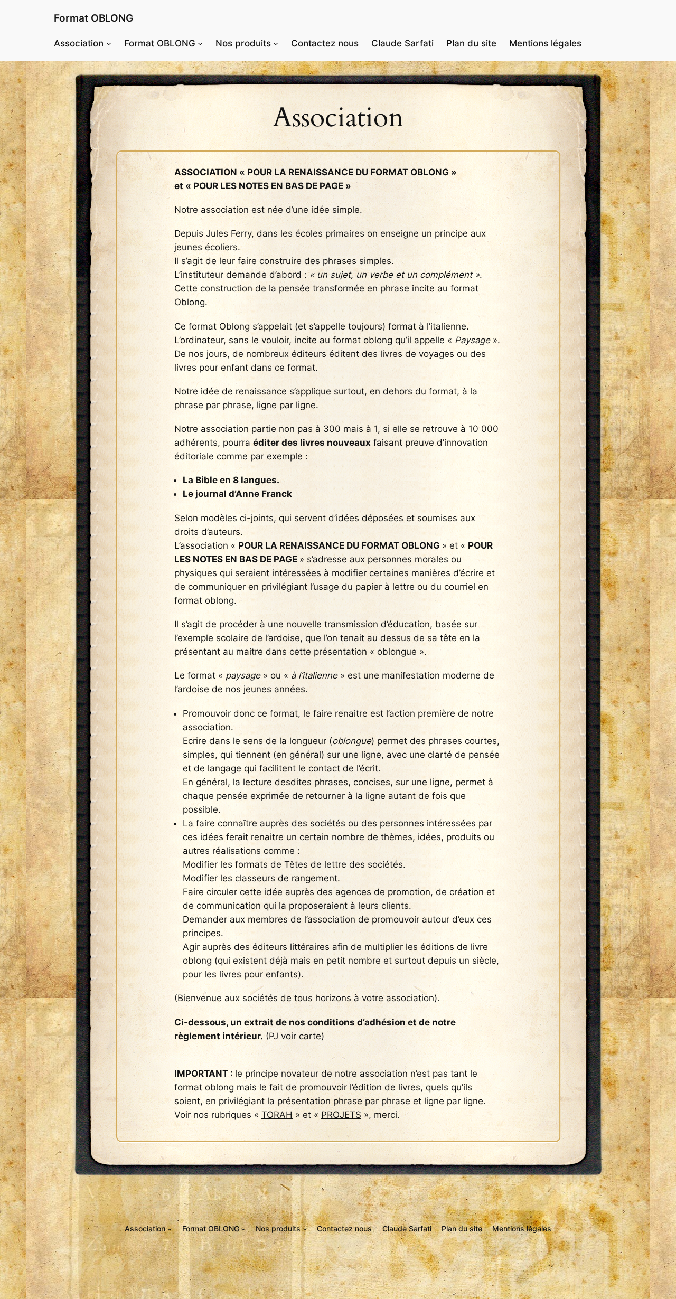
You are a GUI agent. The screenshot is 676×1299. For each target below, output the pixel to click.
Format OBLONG (93, 18)
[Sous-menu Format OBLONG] (200, 43)
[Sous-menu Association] (108, 43)
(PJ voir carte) (295, 1036)
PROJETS (341, 1114)
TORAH (277, 1114)
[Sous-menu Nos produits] (275, 43)
